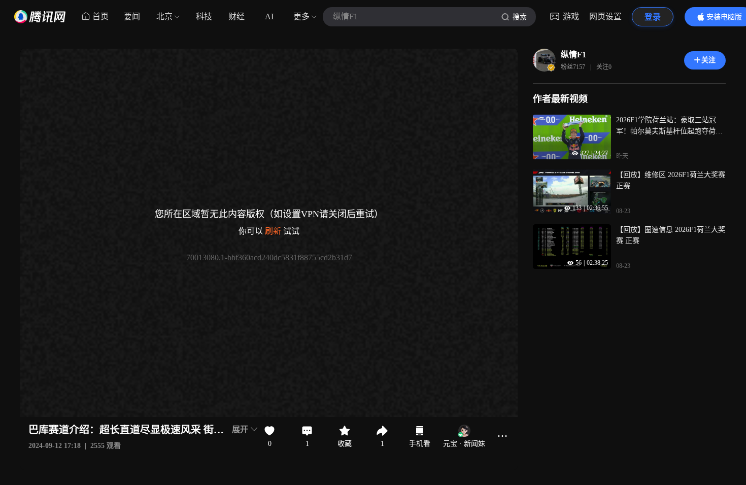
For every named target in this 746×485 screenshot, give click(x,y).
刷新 (273, 231)
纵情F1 (573, 54)
